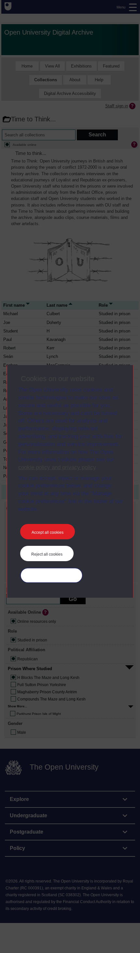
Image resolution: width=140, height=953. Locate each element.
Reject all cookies (47, 554)
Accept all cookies (47, 532)
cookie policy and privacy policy (57, 467)
